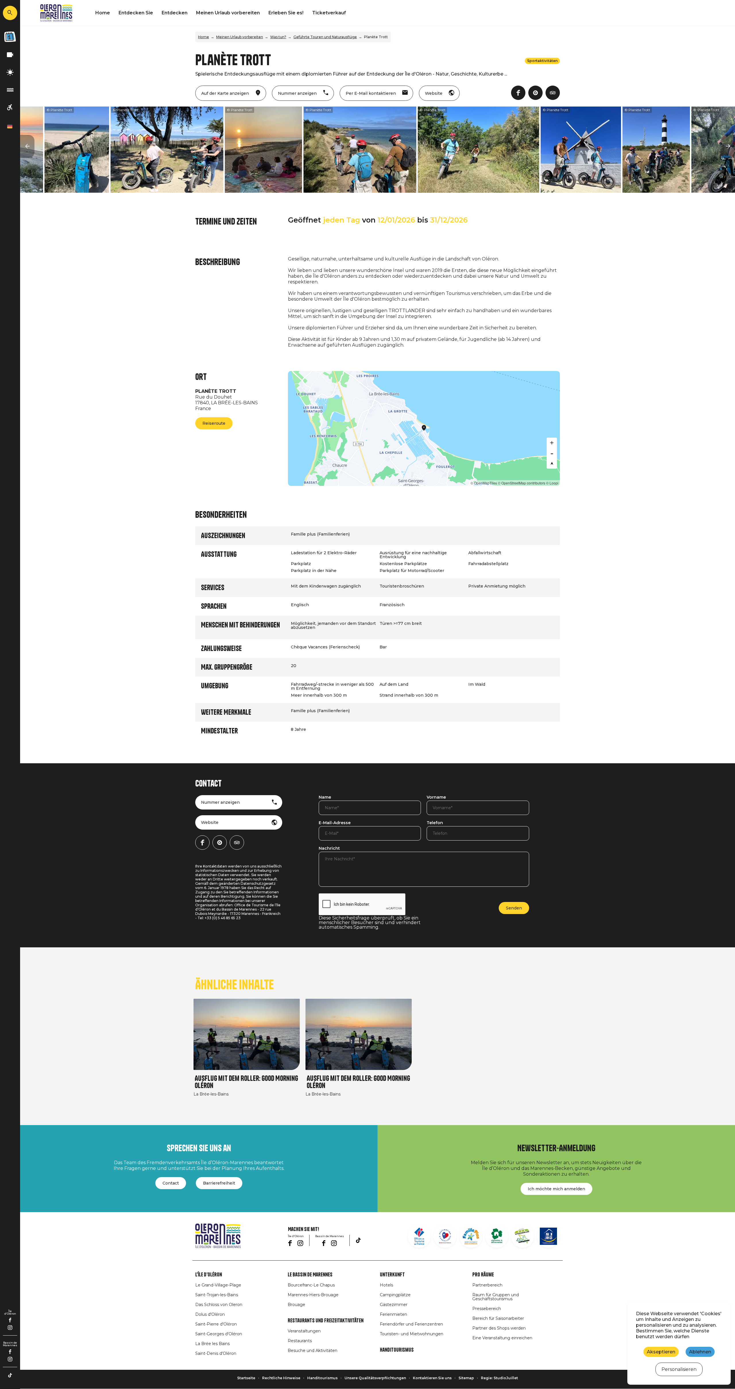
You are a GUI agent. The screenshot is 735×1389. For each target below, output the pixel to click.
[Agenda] (10, 37)
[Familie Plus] (470, 1236)
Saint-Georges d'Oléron (218, 1334)
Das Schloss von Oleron (218, 1305)
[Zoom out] (552, 453)
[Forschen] (10, 13)
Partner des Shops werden (499, 1328)
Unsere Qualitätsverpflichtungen (375, 1378)
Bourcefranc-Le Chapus (311, 1285)
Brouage (296, 1305)
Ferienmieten (393, 1314)
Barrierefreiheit (219, 1183)
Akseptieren (661, 1352)
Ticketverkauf (329, 13)
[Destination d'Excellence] (445, 1236)
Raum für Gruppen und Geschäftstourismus (495, 1297)
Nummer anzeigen (220, 802)
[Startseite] (56, 13)
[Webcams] (10, 55)
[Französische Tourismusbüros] (419, 1236)
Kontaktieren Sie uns (432, 1378)
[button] (27, 146)
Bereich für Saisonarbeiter (498, 1318)
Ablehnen (700, 1352)
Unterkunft (392, 1274)
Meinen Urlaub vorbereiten (228, 13)
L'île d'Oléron (208, 1274)
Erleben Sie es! (285, 13)
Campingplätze (395, 1295)
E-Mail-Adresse (335, 823)
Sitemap (466, 1378)
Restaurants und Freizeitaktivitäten (325, 1320)
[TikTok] (10, 1375)
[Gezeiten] (10, 90)
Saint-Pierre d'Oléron (216, 1324)
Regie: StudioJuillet (499, 1378)
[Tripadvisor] (553, 93)
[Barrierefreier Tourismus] (10, 107)
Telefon (435, 823)
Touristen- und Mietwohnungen (411, 1334)
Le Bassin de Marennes (310, 1274)
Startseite (246, 1378)
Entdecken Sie (136, 13)
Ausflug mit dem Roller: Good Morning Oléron (246, 1082)
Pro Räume (483, 1274)
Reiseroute (213, 423)
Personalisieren (679, 1369)
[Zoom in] (552, 443)
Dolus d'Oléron (210, 1314)
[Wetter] (10, 72)
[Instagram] (10, 1327)
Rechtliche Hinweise (281, 1378)
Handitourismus (397, 1350)
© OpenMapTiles (484, 482)
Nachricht (329, 848)
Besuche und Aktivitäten (312, 1351)
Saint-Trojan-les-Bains (216, 1295)
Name (325, 797)
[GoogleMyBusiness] (535, 93)
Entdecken (174, 13)
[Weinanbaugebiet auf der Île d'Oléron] (496, 1236)
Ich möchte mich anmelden (556, 1188)
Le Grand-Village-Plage (218, 1285)
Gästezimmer (393, 1305)
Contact (171, 1183)
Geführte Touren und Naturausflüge (325, 37)
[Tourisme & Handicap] (548, 1236)
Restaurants (300, 1341)
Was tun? (278, 37)
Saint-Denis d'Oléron (215, 1353)
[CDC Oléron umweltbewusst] (522, 1236)
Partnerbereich (487, 1285)
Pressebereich (486, 1309)
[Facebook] (10, 1320)
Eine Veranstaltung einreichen (502, 1338)
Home (102, 13)
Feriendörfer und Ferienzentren (411, 1324)
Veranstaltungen (304, 1331)
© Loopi (552, 482)
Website (209, 822)
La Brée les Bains (212, 1344)
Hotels (386, 1285)
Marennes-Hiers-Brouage (313, 1295)
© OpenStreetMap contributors (521, 482)
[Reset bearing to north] (552, 463)
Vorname (436, 797)
